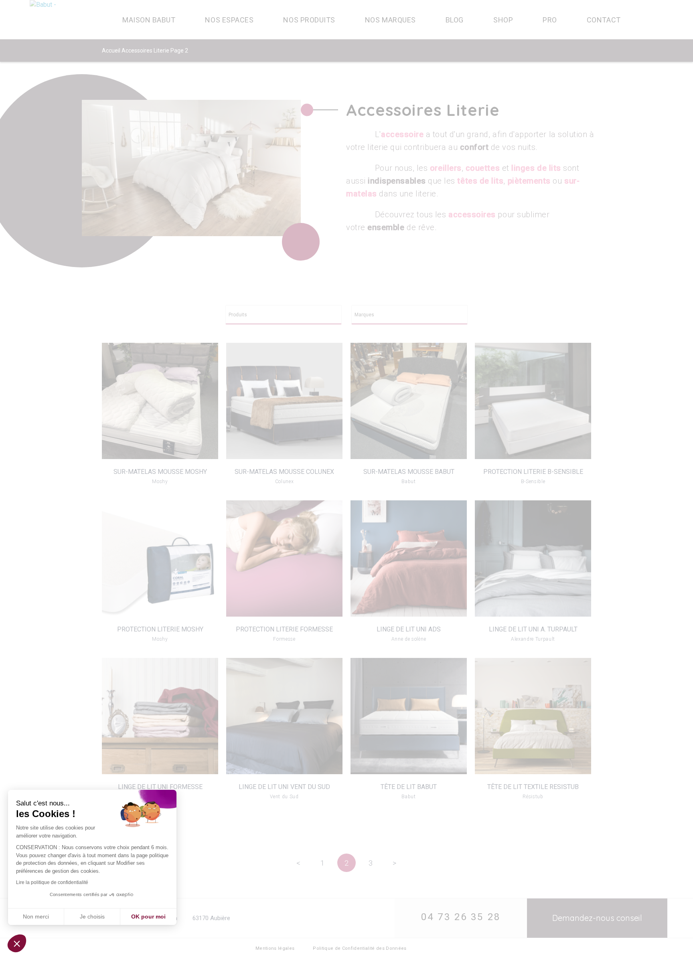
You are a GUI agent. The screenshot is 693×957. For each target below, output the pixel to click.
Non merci (36, 916)
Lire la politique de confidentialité (52, 882)
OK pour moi (148, 916)
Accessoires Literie (145, 50)
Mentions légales (274, 948)
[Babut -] (64, 19)
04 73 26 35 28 (460, 917)
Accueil (111, 50)
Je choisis (92, 916)
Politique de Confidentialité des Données (359, 948)
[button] (16, 943)
